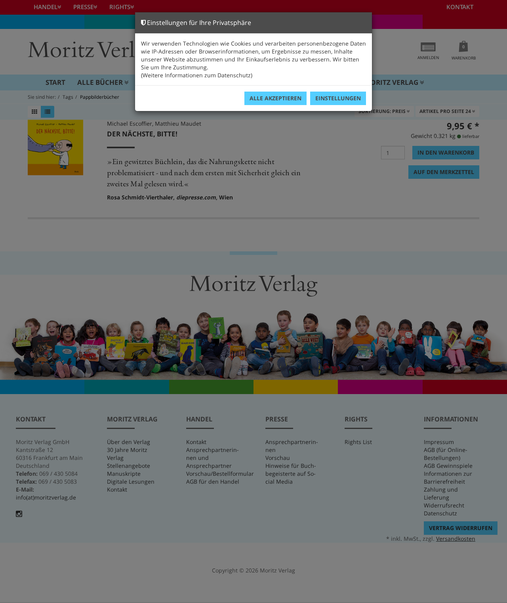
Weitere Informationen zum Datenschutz (197, 75)
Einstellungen (338, 98)
